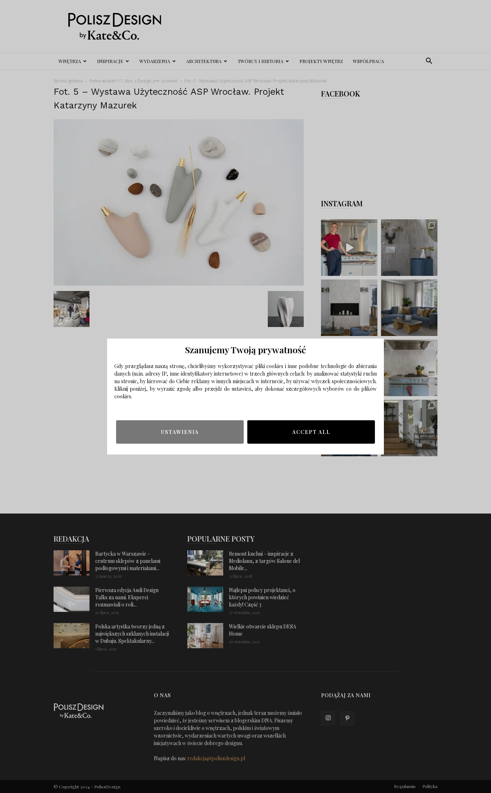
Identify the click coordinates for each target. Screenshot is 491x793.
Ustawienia (180, 432)
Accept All (311, 432)
